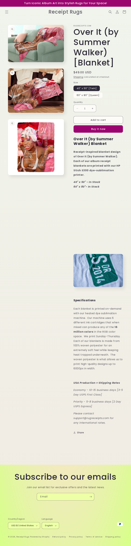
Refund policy (59, 536)
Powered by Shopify (40, 536)
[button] (6, 11)
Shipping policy (113, 536)
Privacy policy (76, 536)
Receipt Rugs (23, 536)
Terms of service (94, 536)
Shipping (78, 77)
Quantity (78, 102)
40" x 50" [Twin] (87, 88)
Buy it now (98, 129)
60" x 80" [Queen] (88, 95)
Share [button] (80, 432)
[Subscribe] (90, 496)
